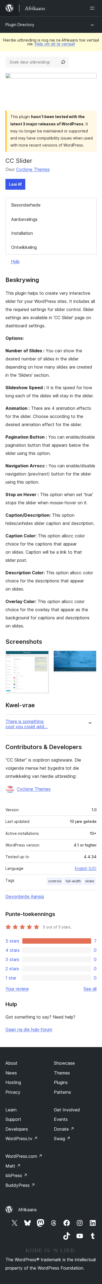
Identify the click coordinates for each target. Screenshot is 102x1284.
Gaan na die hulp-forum (28, 1029)
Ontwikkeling (24, 247)
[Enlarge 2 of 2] (89, 658)
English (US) (86, 868)
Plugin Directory (19, 24)
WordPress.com (23, 1156)
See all (90, 988)
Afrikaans (27, 1209)
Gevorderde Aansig (24, 896)
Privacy (12, 1092)
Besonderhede (26, 205)
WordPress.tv (21, 1138)
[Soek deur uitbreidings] (63, 62)
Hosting (13, 1082)
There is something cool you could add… (26, 724)
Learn (11, 1109)
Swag (62, 1138)
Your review (17, 988)
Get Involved (67, 1109)
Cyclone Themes (33, 169)
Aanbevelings (24, 219)
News (11, 1073)
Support (13, 1119)
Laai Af (15, 184)
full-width (73, 881)
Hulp (15, 261)
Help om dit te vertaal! (55, 44)
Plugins (61, 1082)
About (11, 1063)
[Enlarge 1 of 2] (41, 658)
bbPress (16, 1175)
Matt (13, 1166)
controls (54, 881)
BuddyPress (20, 1185)
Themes (62, 1073)
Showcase (64, 1063)
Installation (22, 233)
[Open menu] (93, 8)
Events (61, 1119)
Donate (64, 1129)
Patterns (62, 1092)
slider (89, 881)
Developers (16, 1129)
